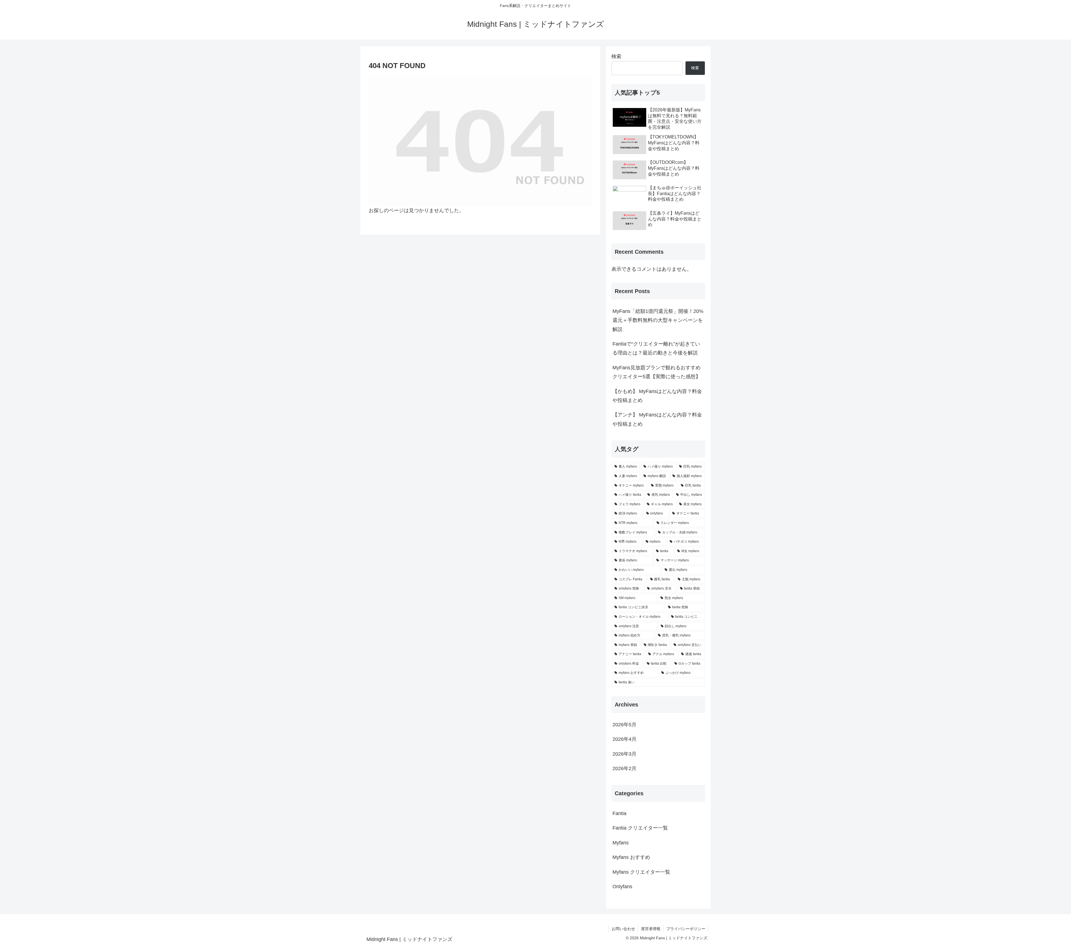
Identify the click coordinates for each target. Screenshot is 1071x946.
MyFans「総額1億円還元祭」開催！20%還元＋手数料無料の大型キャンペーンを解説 (657, 320)
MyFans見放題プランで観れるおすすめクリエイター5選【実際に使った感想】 (656, 372)
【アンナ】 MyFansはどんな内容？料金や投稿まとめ (657, 419)
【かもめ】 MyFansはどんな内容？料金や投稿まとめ (657, 396)
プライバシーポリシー (685, 928)
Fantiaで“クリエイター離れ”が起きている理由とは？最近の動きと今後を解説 (656, 348)
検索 (616, 56)
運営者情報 (650, 928)
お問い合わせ (623, 928)
